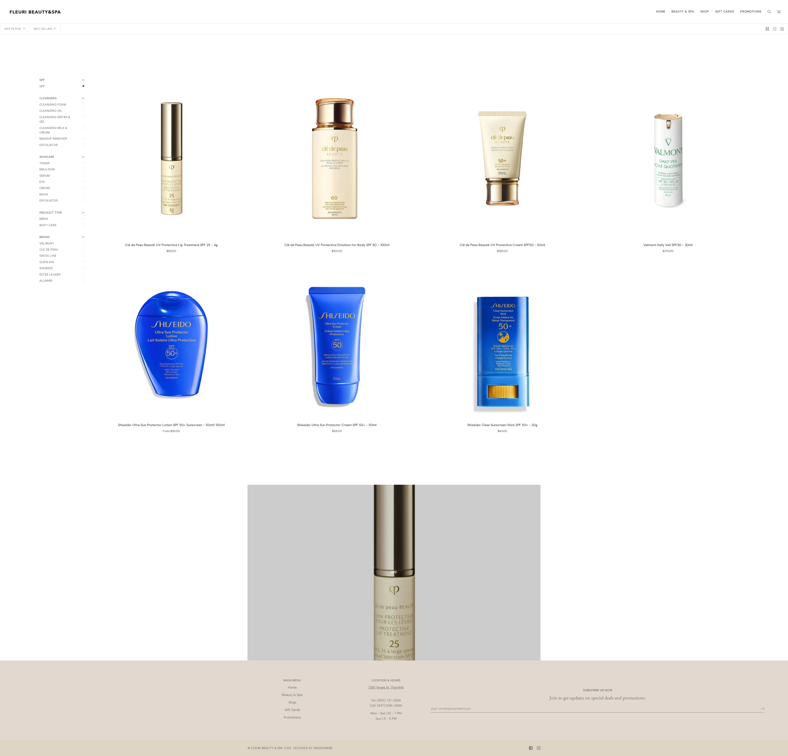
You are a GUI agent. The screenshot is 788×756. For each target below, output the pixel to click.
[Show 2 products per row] (767, 29)
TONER (44, 163)
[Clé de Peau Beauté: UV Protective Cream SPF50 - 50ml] (502, 158)
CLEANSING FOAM (52, 104)
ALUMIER (45, 280)
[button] (682, 11)
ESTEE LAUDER (50, 274)
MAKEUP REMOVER (53, 138)
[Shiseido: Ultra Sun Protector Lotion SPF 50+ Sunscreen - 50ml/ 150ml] (171, 338)
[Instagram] (539, 748)
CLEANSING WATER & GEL (54, 119)
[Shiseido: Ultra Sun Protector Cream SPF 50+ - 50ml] (337, 338)
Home (292, 687)
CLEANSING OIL (50, 110)
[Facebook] (531, 748)
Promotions (292, 717)
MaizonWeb (323, 748)
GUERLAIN (46, 262)
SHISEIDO (46, 268)
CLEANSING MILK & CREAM (53, 130)
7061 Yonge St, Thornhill (386, 687)
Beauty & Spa (292, 695)
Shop (292, 702)
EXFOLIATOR (48, 145)
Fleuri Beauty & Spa (267, 748)
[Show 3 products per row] (774, 29)
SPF (42, 86)
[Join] (759, 708)
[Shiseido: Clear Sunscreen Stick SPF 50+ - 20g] (502, 338)
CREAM (44, 188)
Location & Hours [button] (386, 680)
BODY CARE (47, 225)
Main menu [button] (292, 680)
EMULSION (47, 169)
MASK (43, 194)
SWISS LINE (47, 255)
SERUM (44, 175)
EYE (42, 182)
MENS (43, 218)
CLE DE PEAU (48, 249)
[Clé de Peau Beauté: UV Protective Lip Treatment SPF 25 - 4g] (171, 158)
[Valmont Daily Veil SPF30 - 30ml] (668, 158)
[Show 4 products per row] (783, 29)
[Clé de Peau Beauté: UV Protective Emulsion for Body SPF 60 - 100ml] (337, 158)
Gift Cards (292, 710)
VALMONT (46, 243)
